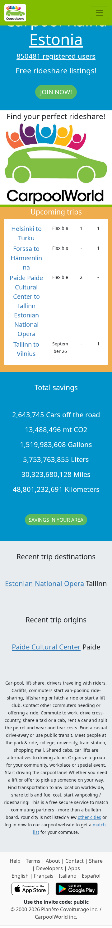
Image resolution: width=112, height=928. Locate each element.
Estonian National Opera (44, 583)
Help (15, 860)
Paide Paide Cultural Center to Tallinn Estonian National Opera (26, 306)
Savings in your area (56, 519)
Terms (33, 860)
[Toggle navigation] (99, 13)
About (53, 860)
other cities (89, 817)
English (20, 875)
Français (44, 875)
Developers (49, 868)
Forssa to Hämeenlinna (26, 257)
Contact (74, 860)
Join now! (56, 92)
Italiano (68, 875)
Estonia (56, 39)
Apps (74, 868)
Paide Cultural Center (46, 646)
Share (96, 860)
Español (91, 875)
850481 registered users (56, 56)
